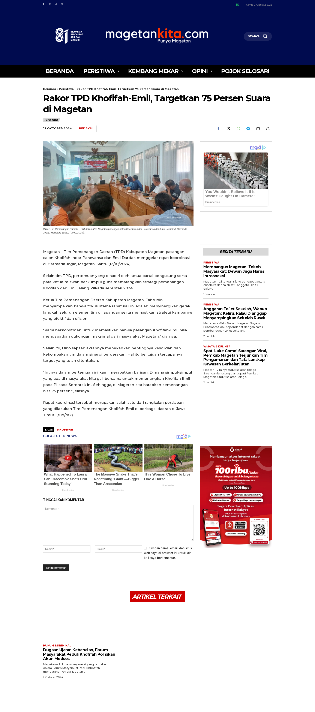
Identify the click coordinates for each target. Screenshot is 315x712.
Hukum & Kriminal (57, 645)
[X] (62, 4)
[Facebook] (43, 4)
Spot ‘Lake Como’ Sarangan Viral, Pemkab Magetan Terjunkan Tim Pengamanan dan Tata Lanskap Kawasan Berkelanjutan (235, 357)
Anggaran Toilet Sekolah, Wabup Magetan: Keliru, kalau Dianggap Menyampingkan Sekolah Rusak (235, 313)
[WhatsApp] (238, 128)
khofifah (65, 429)
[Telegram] (248, 128)
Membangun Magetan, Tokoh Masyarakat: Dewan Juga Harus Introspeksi (233, 271)
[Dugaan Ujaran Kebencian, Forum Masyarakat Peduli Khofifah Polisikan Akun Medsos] (79, 623)
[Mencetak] (267, 128)
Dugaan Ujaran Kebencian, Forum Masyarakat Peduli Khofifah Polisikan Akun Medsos (79, 654)
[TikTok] (56, 4)
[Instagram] (50, 4)
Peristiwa (66, 89)
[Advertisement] (236, 412)
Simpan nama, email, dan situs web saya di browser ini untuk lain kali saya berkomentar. (168, 552)
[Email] (258, 128)
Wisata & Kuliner (216, 346)
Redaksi (86, 128)
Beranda (49, 89)
